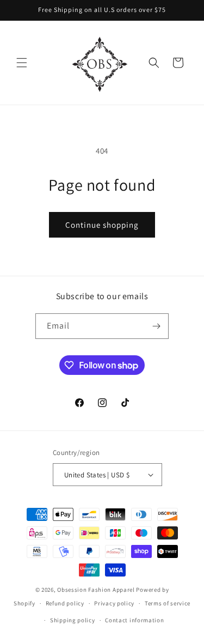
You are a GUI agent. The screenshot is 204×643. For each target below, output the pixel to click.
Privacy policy (114, 603)
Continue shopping (102, 225)
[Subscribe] (156, 326)
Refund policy (65, 603)
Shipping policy (72, 620)
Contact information (134, 620)
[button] (22, 63)
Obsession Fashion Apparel (96, 589)
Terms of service (167, 603)
